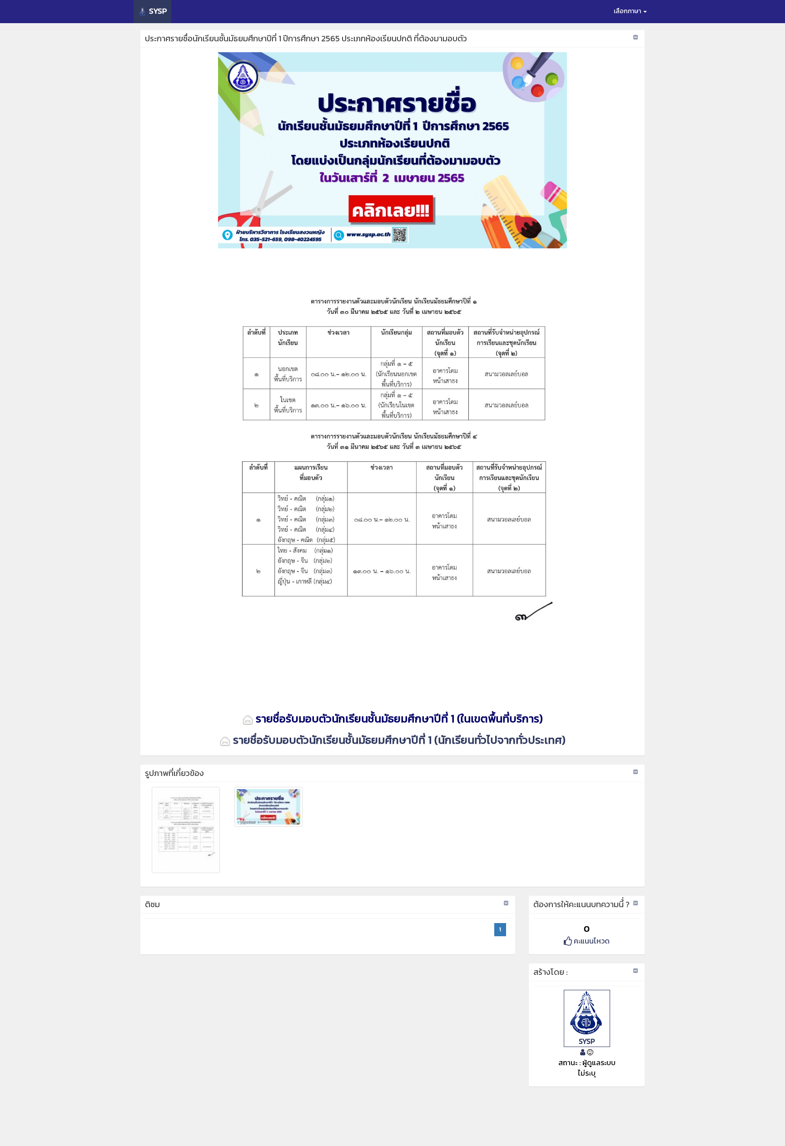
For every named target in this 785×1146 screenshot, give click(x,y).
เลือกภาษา (628, 11)
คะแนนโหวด (591, 940)
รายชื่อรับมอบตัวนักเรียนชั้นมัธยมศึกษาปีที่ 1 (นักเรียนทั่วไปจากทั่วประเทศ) (398, 740)
